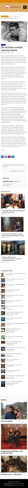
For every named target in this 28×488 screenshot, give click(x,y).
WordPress (17, 483)
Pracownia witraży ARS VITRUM (14, 365)
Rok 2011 (3, 44)
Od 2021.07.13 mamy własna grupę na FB (16, 323)
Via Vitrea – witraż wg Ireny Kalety (14, 336)
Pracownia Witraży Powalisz (13, 370)
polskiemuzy (7, 181)
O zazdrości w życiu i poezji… (17, 171)
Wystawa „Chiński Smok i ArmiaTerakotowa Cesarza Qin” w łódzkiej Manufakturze (11, 258)
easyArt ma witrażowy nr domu (13, 318)
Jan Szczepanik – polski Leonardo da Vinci (16, 273)
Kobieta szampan (6, 421)
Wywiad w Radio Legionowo (13, 290)
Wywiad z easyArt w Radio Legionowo (15, 284)
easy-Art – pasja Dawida (12, 359)
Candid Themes (20, 485)
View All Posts (7, 184)
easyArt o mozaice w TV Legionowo (15, 279)
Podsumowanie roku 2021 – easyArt (15, 295)
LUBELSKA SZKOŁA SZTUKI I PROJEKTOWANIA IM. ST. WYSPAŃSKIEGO (13, 330)
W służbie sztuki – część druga (11, 474)
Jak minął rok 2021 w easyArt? (13, 300)
